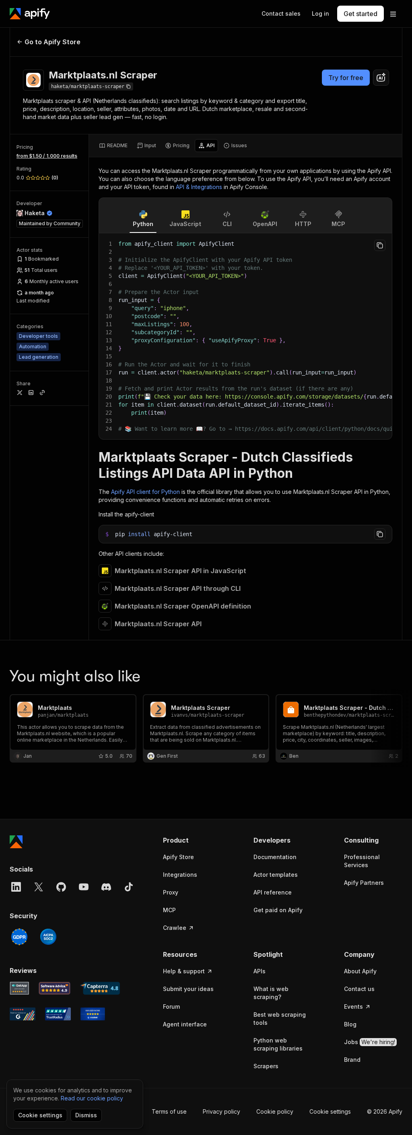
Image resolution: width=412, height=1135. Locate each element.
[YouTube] (83, 886)
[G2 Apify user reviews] (22, 1014)
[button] (192, 840)
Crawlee (174, 927)
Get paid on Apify (278, 910)
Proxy (170, 892)
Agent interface (185, 1024)
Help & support (184, 971)
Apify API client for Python (145, 491)
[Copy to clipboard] (379, 245)
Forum (171, 1006)
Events (353, 1006)
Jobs (369, 1041)
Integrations (180, 874)
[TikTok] (128, 886)
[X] (38, 886)
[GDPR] (19, 936)
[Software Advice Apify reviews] (55, 988)
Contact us (359, 988)
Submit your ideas (188, 988)
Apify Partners (364, 882)
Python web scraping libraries (278, 1044)
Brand (352, 1059)
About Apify (360, 971)
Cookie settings (330, 1111)
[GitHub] (61, 886)
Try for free (345, 78)
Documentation (275, 856)
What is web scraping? (270, 992)
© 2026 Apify (384, 1111)
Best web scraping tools (279, 1018)
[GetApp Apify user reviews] (19, 988)
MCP (169, 910)
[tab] (113, 145)
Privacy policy (221, 1111)
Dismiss (86, 1115)
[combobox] (381, 78)
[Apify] (30, 13)
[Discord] (106, 886)
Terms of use (169, 1111)
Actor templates (275, 874)
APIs (259, 971)
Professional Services (362, 860)
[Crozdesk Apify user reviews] (92, 1014)
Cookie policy (274, 1111)
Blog (350, 1024)
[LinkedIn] (16, 886)
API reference (272, 892)
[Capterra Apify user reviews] (100, 988)
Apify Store (178, 856)
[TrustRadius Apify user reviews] (58, 1014)
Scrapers (265, 1066)
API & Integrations (199, 186)
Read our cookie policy (92, 1098)
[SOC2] (48, 936)
